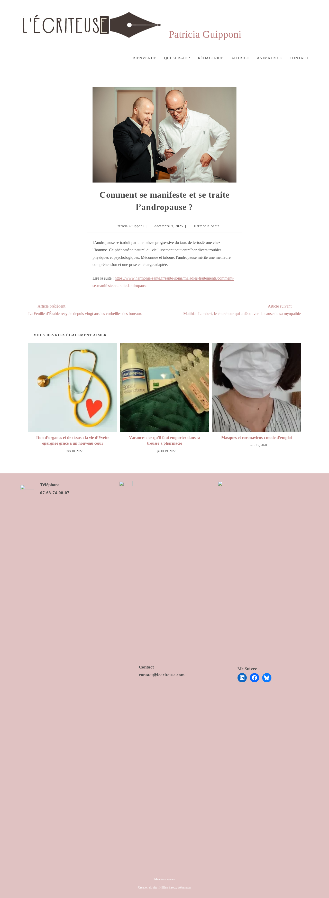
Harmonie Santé (206, 226)
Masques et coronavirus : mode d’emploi (256, 437)
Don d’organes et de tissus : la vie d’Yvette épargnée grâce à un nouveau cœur (72, 440)
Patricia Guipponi (129, 226)
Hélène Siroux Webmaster (175, 887)
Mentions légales (164, 879)
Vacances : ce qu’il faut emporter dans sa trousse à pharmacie (164, 440)
